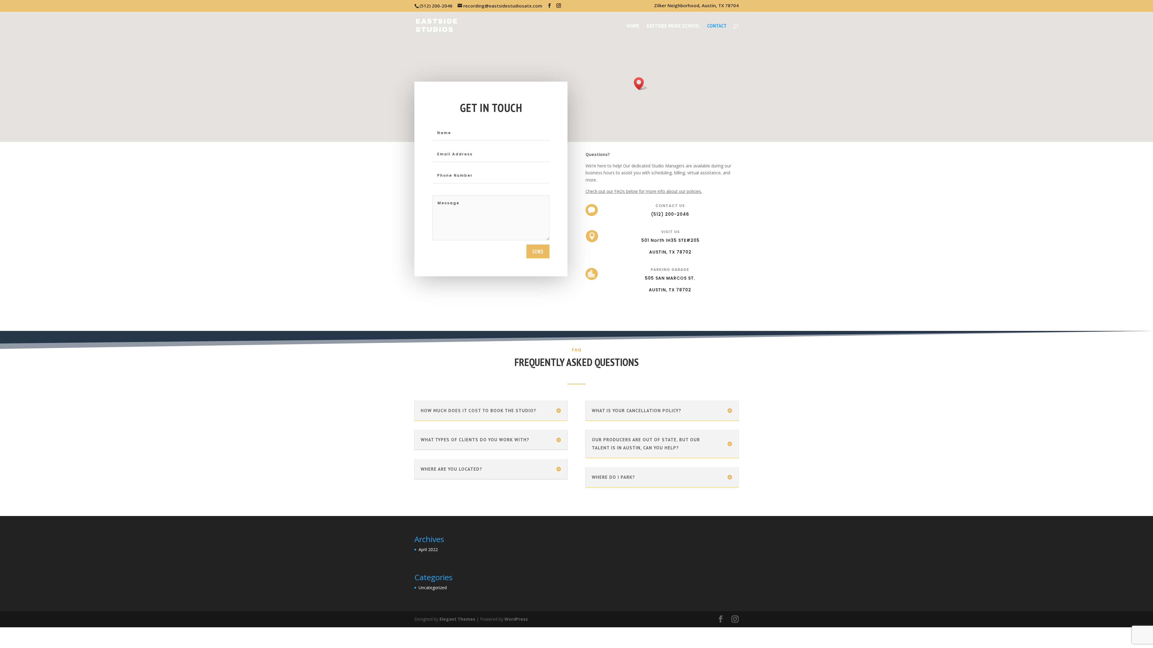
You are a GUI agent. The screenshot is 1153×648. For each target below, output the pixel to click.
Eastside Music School (673, 26)
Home (633, 26)
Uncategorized (433, 587)
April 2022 (428, 549)
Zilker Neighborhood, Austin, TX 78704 (696, 5)
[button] (641, 83)
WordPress (516, 619)
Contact (717, 26)
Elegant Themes (457, 619)
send (537, 251)
